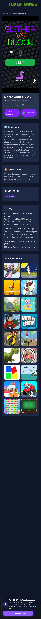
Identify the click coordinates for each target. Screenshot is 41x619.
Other (9, 13)
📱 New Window (9, 112)
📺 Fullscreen (28, 113)
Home (4, 13)
